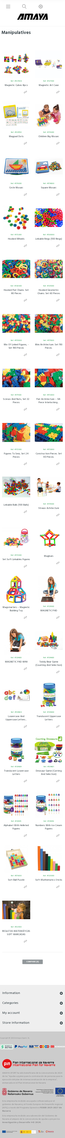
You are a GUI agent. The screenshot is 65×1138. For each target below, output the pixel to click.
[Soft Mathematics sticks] (49, 859)
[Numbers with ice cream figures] (49, 804)
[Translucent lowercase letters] (16, 750)
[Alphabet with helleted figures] (16, 804)
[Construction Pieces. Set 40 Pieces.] (49, 432)
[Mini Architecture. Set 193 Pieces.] (49, 323)
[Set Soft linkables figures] (16, 538)
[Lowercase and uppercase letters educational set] (16, 695)
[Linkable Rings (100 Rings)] (49, 218)
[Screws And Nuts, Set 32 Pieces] (16, 378)
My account (11, 1013)
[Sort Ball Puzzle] (16, 859)
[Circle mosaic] (16, 166)
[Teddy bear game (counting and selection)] (49, 641)
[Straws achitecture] (49, 487)
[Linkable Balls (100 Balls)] (16, 487)
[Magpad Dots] (16, 115)
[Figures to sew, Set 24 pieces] (16, 432)
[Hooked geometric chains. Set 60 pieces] (49, 269)
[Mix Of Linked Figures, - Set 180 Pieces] (16, 323)
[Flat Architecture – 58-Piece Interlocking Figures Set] (49, 378)
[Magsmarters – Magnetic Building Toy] (16, 589)
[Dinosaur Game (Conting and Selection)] (49, 750)
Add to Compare (25, 92)
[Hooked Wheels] (16, 218)
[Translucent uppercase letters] (49, 695)
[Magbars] (49, 538)
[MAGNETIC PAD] (49, 589)
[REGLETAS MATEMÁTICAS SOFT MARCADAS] (16, 910)
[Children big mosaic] (49, 115)
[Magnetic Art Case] (49, 64)
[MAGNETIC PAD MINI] (16, 641)
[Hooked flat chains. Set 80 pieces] (16, 269)
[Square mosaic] (49, 166)
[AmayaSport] (32, 16)
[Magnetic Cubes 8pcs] (16, 64)
